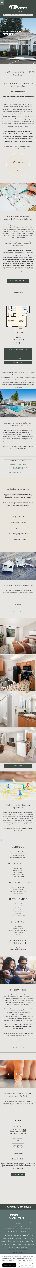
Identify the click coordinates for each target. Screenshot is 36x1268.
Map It (7, 15)
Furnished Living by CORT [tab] (18, 472)
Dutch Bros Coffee (18, 904)
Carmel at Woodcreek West (18, 949)
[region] (18, 1261)
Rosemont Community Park (18, 891)
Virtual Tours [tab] (18, 611)
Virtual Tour (18, 362)
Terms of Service (12, 1231)
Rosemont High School (18, 855)
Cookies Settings (26, 1265)
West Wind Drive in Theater (18, 876)
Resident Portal (18, 1048)
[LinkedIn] (18, 1146)
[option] (18, 335)
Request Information (23, 15)
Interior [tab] (18, 604)
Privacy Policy (26, 1229)
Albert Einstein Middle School (18, 852)
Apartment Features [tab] (18, 461)
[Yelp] (21, 1146)
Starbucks (18, 914)
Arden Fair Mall (18, 926)
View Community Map (18, 280)
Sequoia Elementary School (18, 857)
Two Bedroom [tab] (18, 296)
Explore (18, 162)
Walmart (18, 934)
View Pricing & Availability (18, 354)
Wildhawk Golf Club (18, 893)
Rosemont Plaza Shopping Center (18, 930)
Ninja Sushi (18, 908)
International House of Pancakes (18, 906)
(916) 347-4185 (18, 11)
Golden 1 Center (18, 868)
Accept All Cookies (9, 1265)
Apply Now (18, 358)
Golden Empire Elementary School (18, 854)
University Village (18, 932)
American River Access (18, 887)
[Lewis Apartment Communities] (18, 7)
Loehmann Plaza (18, 928)
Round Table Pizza (18, 910)
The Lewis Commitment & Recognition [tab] (18, 468)
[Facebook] (14, 1146)
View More (18, 766)
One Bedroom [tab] (18, 292)
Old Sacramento (18, 872)
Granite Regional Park (18, 889)
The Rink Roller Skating (18, 874)
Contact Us (18, 1174)
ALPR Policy (25, 1231)
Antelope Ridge (18, 948)
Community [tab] (18, 608)
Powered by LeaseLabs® (18, 1249)
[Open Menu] (2, 2)
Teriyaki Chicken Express (18, 916)
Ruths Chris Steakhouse (18, 912)
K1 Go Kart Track (18, 870)
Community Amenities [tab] (18, 464)
